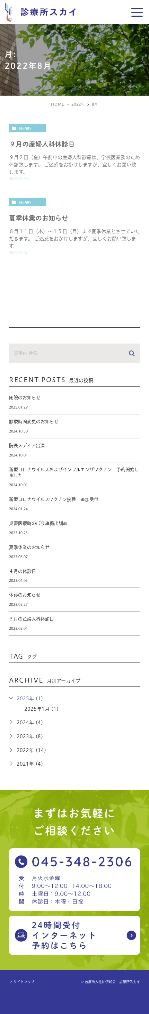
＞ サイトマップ (21, 981)
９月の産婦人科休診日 (42, 144)
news (25, 128)
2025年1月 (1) (41, 709)
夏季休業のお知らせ (38, 218)
